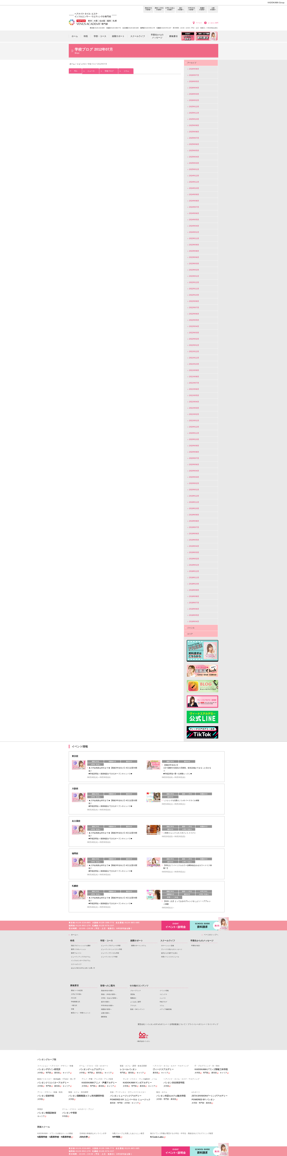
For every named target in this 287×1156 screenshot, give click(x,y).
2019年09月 (194, 515)
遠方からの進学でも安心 (169, 953)
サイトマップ (212, 1024)
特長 (72, 940)
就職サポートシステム (138, 945)
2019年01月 (194, 565)
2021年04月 (194, 402)
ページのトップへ (211, 935)
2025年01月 (194, 169)
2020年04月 (194, 471)
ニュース (91, 71)
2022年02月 (194, 339)
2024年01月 (194, 232)
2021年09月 (194, 370)
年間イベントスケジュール (170, 957)
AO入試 (73, 998)
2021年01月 (194, 421)
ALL (75, 71)
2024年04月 (194, 226)
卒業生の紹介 (195, 945)
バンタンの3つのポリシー (157, 1024)
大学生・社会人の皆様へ (170, 9)
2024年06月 (194, 213)
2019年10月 (194, 508)
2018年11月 (194, 578)
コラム (126, 71)
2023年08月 (194, 251)
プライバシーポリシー (197, 1024)
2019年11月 (194, 502)
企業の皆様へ (213, 9)
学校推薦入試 (75, 1001)
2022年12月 (194, 282)
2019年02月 (194, 559)
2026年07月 (194, 75)
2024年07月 (194, 207)
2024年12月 (194, 176)
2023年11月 (194, 238)
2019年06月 (194, 534)
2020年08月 (194, 452)
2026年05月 (194, 81)
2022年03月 (194, 333)
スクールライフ (76, 964)
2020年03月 (194, 477)
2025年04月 (194, 157)
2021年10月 (194, 364)
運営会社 (141, 1024)
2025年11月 (194, 113)
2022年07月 (194, 307)
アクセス (199, 23)
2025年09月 (194, 125)
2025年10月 (194, 119)
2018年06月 (194, 609)
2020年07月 (194, 458)
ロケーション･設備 (167, 945)
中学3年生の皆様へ (191, 9)
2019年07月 (194, 527)
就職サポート (136, 940)
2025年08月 (194, 132)
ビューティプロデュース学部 (110, 945)
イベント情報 (164, 990)
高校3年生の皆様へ (148, 9)
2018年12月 (194, 571)
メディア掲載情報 (166, 1009)
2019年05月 (194, 540)
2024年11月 (194, 182)
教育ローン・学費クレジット (80, 1013)
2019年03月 (194, 552)
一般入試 (74, 1005)
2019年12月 (194, 496)
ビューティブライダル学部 (110, 953)
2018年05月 (194, 615)
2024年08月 (194, 201)
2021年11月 (194, 358)
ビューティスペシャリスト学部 (111, 949)
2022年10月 (194, 295)
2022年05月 (194, 320)
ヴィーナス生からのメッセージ (171, 949)
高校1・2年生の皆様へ (159, 9)
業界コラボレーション (78, 949)
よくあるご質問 (213, 23)
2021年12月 (194, 351)
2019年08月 (194, 521)
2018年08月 (194, 596)
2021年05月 (194, 395)
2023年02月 (194, 270)
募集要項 (74, 985)
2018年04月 (194, 621)
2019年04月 (194, 546)
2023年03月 (194, 264)
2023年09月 (194, 245)
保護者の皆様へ (202, 9)
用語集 (132, 994)
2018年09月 (194, 590)
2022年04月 (194, 326)
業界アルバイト (76, 953)
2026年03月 (194, 94)
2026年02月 (194, 100)
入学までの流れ (76, 994)
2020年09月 (194, 446)
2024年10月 (194, 188)
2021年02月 (194, 414)
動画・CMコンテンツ (137, 1009)
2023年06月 (194, 257)
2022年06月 (194, 314)
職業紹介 (133, 998)
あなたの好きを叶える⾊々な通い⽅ (83, 968)
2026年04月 (194, 88)
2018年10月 (194, 584)
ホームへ (74, 935)
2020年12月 (194, 427)
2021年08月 (194, 377)
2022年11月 (194, 289)
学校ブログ (109, 71)
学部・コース (106, 940)
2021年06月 (194, 389)
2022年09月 (194, 301)
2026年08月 (194, 69)
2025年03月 (194, 163)
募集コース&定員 (77, 990)
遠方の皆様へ (180, 9)
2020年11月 (194, 433)
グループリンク (135, 990)
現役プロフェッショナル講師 (80, 945)
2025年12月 (194, 107)
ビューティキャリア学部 (109, 957)
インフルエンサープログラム (80, 960)
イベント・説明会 (175, 925)
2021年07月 (194, 383)
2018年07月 (194, 603)
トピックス (163, 994)
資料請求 (204, 925)
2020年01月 (194, 490)
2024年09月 (194, 194)
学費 (72, 1009)
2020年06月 (194, 464)
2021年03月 (194, 408)
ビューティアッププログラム (80, 957)
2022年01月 (194, 345)
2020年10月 (194, 439)
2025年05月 (194, 151)
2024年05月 (194, 220)
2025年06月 (194, 144)
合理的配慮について (178, 1024)
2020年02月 (194, 483)
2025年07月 (194, 138)
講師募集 (104, 1017)
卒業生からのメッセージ (201, 940)
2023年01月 (194, 276)
